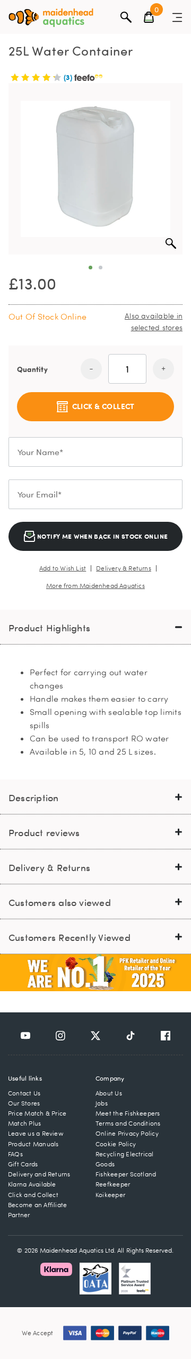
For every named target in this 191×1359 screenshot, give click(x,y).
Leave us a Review (36, 1133)
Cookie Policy (116, 1144)
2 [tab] (100, 267)
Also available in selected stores (154, 321)
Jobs (102, 1103)
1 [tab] (90, 267)
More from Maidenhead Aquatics (95, 586)
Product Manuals (33, 1144)
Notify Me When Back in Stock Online (102, 536)
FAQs (15, 1154)
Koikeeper (110, 1195)
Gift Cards (23, 1164)
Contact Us (24, 1093)
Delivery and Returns (39, 1174)
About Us (109, 1093)
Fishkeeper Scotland (126, 1174)
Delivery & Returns (123, 568)
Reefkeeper (113, 1184)
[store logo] (50, 17)
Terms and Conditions (128, 1123)
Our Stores (24, 1103)
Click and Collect (33, 1195)
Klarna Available (32, 1184)
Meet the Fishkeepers (128, 1113)
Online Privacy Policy (127, 1133)
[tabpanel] (95, 169)
